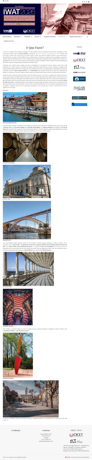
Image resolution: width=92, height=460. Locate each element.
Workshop (27, 36)
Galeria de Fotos (9, 41)
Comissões (17, 36)
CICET (4, 457)
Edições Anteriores (75, 36)
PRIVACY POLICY (12, 457)
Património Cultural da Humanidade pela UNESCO (48, 53)
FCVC (7, 457)
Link (7, 420)
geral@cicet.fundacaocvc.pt (46, 441)
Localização (61, 36)
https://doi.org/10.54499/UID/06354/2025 (78, 451)
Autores (37, 36)
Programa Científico (50, 36)
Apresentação (7, 36)
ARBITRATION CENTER (21, 457)
